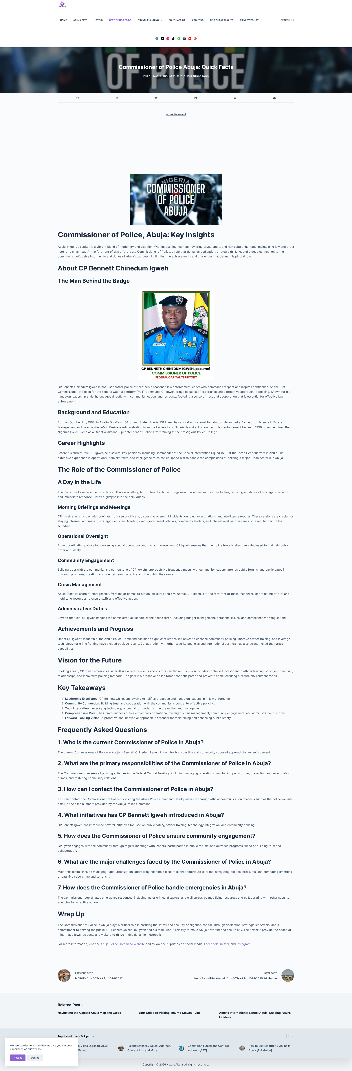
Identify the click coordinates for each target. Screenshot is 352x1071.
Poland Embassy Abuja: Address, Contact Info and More (149, 1048)
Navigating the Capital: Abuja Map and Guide (89, 1013)
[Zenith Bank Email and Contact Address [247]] (181, 1048)
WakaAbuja (176, 1064)
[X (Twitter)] (162, 38)
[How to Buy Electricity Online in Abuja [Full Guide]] (242, 1048)
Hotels (98, 20)
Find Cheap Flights (221, 20)
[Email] (184, 38)
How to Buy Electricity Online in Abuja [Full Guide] (269, 1048)
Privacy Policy (249, 20)
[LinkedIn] (195, 98)
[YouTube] (189, 38)
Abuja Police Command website (123, 944)
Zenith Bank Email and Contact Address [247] (208, 1048)
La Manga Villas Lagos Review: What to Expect (87, 1048)
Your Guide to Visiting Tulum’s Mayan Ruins (169, 1013)
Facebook (211, 944)
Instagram (243, 944)
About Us (197, 20)
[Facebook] (156, 38)
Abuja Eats (80, 20)
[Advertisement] (176, 146)
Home (63, 20)
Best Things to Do (120, 20)
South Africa (177, 20)
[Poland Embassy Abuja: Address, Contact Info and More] (121, 1048)
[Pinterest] (195, 38)
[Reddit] (235, 98)
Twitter (224, 944)
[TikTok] (173, 38)
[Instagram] (167, 38)
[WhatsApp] (178, 38)
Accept (18, 1057)
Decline (35, 1057)
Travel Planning (148, 20)
